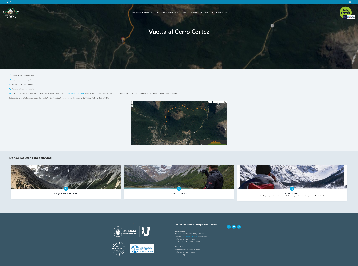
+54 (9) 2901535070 (190, 236)
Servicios (148, 13)
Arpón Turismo (292, 193)
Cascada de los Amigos (75, 93)
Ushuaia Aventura (178, 193)
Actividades (160, 13)
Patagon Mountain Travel (66, 193)
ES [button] (350, 2)
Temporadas (136, 13)
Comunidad (186, 13)
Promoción (222, 13)
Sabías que (197, 13)
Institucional (210, 13)
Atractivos (173, 13)
